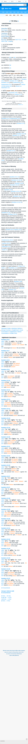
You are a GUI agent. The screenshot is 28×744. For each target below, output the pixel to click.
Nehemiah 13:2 (5, 87)
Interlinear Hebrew (17, 328)
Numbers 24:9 (8, 189)
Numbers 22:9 (5, 369)
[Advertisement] (14, 631)
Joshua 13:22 (17, 229)
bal (10, 57)
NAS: (2, 343)
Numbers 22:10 (5, 380)
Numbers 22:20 (5, 437)
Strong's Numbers (6, 330)
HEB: (2, 341)
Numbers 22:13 (5, 399)
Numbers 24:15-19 (16, 191)
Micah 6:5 (18, 86)
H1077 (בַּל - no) (19, 39)
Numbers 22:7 (5, 350)
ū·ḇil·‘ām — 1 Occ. (6, 599)
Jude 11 (3, 268)
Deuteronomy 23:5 (18, 82)
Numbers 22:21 (5, 446)
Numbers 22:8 (5, 360)
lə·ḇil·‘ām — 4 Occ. (6, 597)
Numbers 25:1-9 (12, 214)
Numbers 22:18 (5, 427)
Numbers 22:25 (5, 465)
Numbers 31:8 (5, 82)
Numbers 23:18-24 (17, 180)
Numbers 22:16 (5, 418)
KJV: (2, 344)
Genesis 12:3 (12, 289)
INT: (2, 348)
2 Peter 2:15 (21, 266)
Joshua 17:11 (18, 94)
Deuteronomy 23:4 (15, 118)
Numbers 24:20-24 (17, 202)
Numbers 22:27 (5, 476)
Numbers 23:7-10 (14, 176)
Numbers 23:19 (19, 183)
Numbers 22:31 (5, 528)
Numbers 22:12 (11, 150)
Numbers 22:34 (5, 539)
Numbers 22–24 (17, 135)
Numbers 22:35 (5, 548)
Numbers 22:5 (5, 118)
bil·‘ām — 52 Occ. (6, 596)
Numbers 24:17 (17, 196)
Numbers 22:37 (5, 578)
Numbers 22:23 (5, 456)
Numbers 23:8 (18, 281)
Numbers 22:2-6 (21, 133)
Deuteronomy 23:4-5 (7, 240)
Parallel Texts (13, 333)
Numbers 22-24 (14, 81)
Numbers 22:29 (5, 509)
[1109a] (26, 333)
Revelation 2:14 (13, 268)
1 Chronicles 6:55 (12, 92)
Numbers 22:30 (5, 518)
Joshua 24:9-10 (6, 243)
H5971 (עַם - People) (7, 41)
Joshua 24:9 (8, 86)
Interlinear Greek (5, 328)
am (14, 57)
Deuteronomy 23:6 (6, 84)
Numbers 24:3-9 (14, 185)
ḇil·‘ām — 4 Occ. (5, 600)
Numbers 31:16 (6, 212)
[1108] (1, 333)
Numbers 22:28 (5, 498)
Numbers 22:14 (5, 408)
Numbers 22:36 (5, 569)
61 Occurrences (5, 588)
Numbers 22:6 (21, 123)
